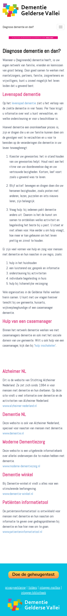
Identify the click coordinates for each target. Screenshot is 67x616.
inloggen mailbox (50, 587)
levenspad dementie (24, 103)
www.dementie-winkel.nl (18, 493)
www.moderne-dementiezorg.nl (22, 466)
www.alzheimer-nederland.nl (20, 406)
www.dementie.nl (13, 433)
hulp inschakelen (45, 345)
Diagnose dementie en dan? (18, 27)
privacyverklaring (15, 587)
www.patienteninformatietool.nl (22, 531)
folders (32, 587)
